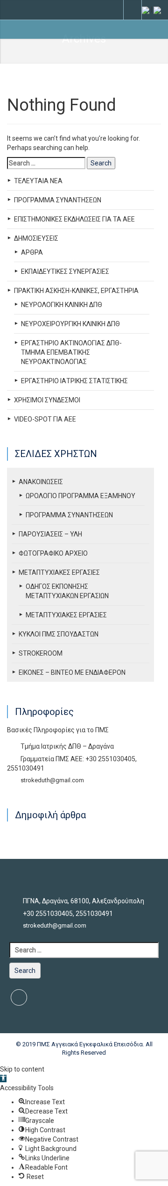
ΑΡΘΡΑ (32, 252)
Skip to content (22, 1069)
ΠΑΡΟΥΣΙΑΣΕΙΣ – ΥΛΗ (50, 534)
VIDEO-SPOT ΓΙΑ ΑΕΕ (45, 419)
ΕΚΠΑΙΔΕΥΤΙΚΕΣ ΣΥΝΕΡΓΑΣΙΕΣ (65, 271)
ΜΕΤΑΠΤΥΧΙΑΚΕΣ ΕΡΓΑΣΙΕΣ (59, 572)
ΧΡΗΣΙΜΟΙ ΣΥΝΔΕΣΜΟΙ (47, 400)
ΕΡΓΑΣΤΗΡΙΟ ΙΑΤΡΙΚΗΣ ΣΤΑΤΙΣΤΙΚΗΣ (74, 381)
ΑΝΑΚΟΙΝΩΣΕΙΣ (41, 482)
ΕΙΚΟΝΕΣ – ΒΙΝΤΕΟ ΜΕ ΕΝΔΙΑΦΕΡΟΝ (72, 672)
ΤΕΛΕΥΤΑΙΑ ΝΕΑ (38, 181)
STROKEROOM (41, 653)
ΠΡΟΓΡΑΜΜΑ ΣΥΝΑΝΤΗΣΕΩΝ (57, 200)
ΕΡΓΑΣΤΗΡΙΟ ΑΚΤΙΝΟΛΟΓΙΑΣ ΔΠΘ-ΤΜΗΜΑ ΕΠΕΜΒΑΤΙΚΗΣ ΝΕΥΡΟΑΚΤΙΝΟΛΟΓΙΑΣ (71, 352)
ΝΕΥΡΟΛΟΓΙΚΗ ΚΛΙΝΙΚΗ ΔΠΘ (61, 304)
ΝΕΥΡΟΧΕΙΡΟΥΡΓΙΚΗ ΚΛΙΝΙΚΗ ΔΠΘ (70, 324)
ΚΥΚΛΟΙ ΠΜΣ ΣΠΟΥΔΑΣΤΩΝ (58, 634)
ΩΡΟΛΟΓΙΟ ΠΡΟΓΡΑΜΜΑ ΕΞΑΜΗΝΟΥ (80, 496)
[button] (3, 1078)
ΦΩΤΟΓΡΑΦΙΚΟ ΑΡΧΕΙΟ (53, 553)
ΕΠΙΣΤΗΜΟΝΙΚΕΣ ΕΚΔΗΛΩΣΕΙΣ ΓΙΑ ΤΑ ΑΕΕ (74, 219)
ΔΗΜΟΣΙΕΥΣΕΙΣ (36, 238)
